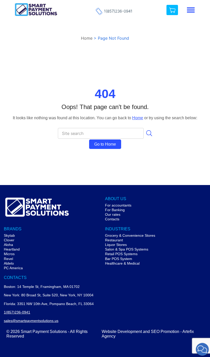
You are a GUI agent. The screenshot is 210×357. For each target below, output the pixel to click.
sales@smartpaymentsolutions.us (31, 321)
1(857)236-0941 (118, 11)
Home (86, 38)
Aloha (8, 245)
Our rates (112, 214)
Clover (9, 240)
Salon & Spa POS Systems (126, 249)
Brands (13, 229)
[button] (202, 349)
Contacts (112, 219)
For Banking (115, 210)
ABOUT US (115, 199)
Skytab (9, 235)
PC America (13, 268)
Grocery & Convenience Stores (130, 235)
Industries (117, 229)
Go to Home (105, 144)
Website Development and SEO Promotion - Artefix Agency (148, 333)
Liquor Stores (116, 245)
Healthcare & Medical (122, 263)
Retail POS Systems (121, 254)
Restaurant (114, 240)
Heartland (12, 249)
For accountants (118, 205)
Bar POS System (118, 259)
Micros (9, 254)
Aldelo (9, 263)
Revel (8, 259)
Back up (187, 322)
